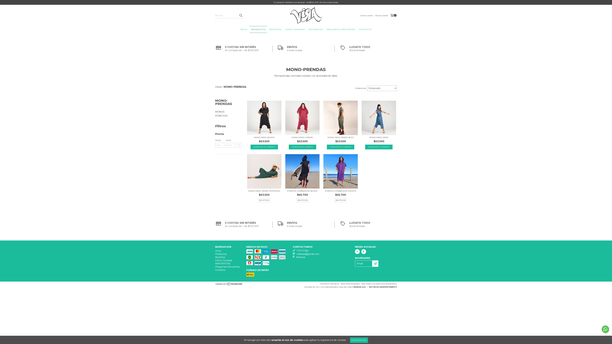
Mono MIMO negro (264, 137)
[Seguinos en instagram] (357, 251)
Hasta (228, 140)
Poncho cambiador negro (302, 191)
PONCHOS (221, 115)
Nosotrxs (275, 29)
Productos (258, 29)
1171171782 (303, 250)
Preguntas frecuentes (340, 29)
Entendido (359, 340)
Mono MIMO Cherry (302, 137)
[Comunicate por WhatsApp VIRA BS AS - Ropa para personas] (605, 329)
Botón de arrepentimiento (383, 287)
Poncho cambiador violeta (340, 191)
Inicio (243, 29)
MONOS (220, 111)
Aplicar (239, 145)
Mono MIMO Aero (379, 137)
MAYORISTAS (316, 29)
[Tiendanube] (229, 285)
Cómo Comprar (295, 29)
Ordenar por (361, 88)
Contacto (365, 29)
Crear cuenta (366, 16)
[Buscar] (240, 15)
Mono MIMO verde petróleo (264, 191)
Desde (218, 140)
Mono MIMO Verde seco (341, 137)
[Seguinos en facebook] (363, 251)
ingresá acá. (359, 287)
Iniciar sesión (381, 16)
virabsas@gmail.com (308, 254)
